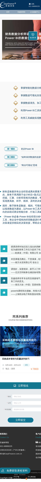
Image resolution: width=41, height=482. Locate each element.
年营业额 (8, 409)
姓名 (9, 396)
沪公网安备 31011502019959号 (34, 479)
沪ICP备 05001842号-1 (17, 479)
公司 (9, 403)
